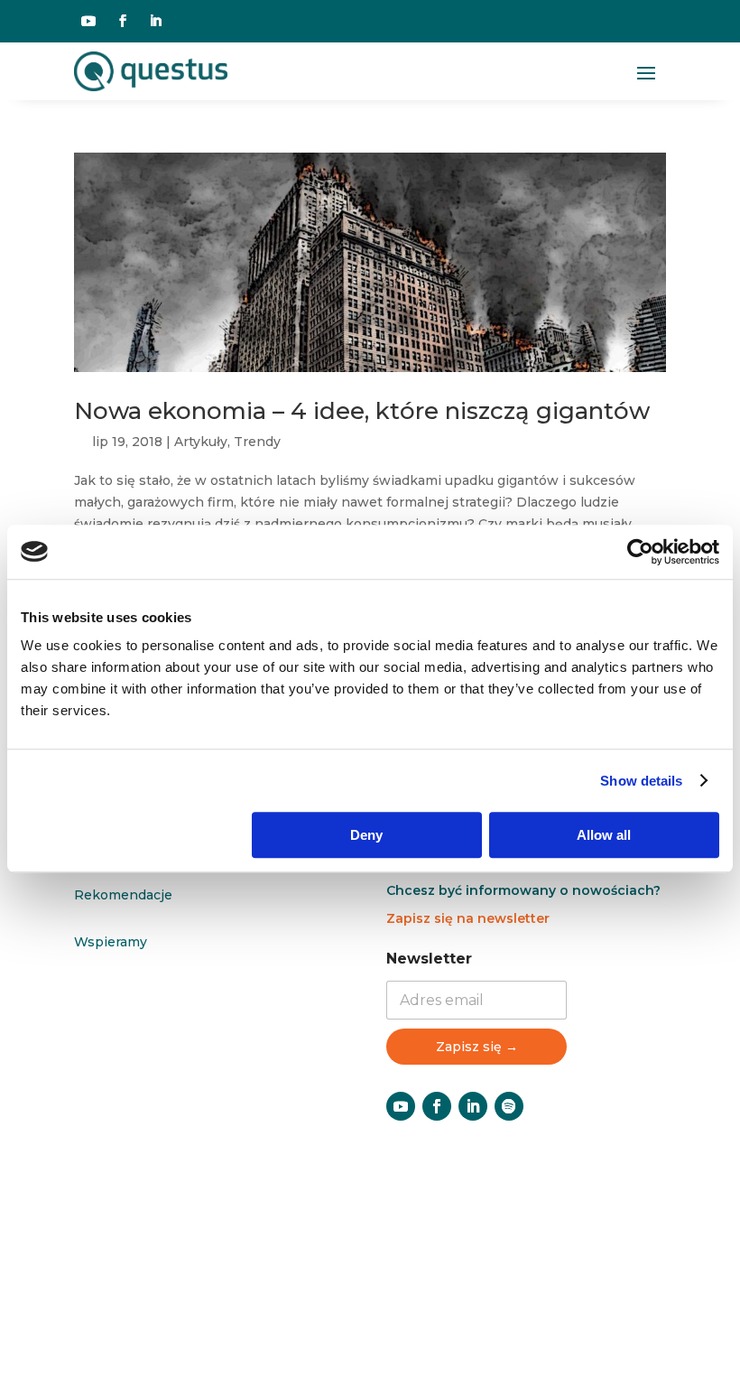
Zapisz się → (477, 1046)
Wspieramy (110, 942)
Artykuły (200, 441)
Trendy (257, 441)
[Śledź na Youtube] (88, 20)
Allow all (604, 835)
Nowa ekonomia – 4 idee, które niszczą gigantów (362, 410)
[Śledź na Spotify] (509, 1106)
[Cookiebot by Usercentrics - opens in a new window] (640, 551)
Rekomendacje (123, 895)
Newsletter (429, 958)
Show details (641, 780)
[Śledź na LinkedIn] (155, 20)
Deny (366, 835)
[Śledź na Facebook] (122, 20)
